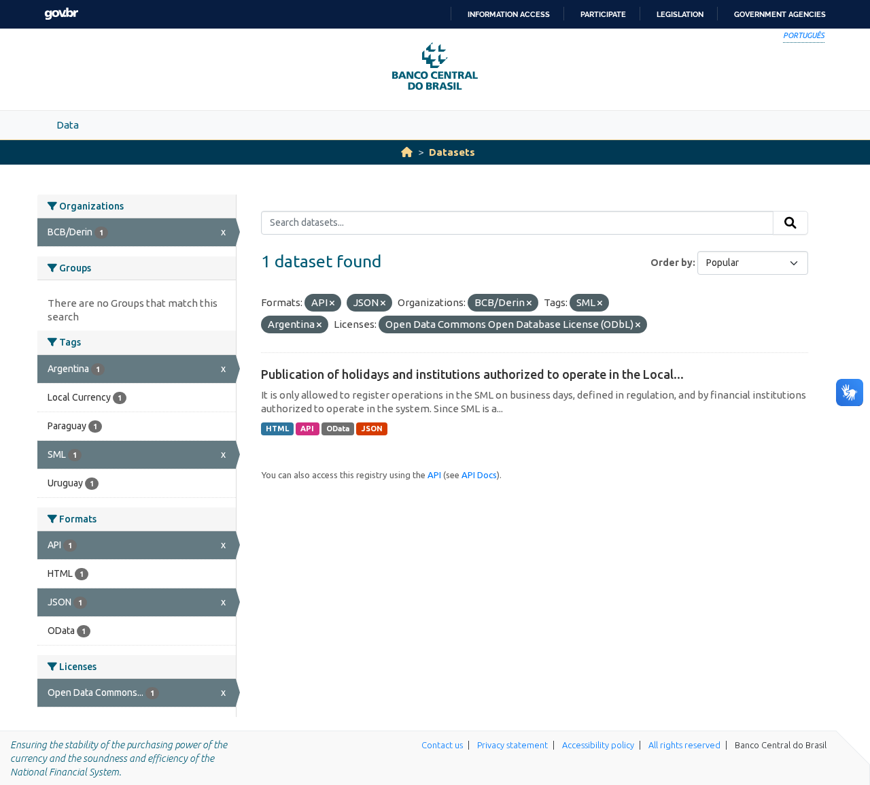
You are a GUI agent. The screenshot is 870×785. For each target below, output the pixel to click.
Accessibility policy (598, 745)
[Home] (407, 152)
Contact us (442, 745)
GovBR (61, 13)
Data (67, 125)
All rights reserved (684, 745)
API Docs (479, 475)
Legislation (680, 14)
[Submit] (790, 223)
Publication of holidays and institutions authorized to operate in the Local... (472, 374)
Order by (671, 262)
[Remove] (332, 303)
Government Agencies (780, 14)
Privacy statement (512, 745)
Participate (603, 14)
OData (337, 428)
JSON (372, 428)
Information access (509, 14)
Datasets (452, 152)
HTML (277, 428)
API (307, 428)
